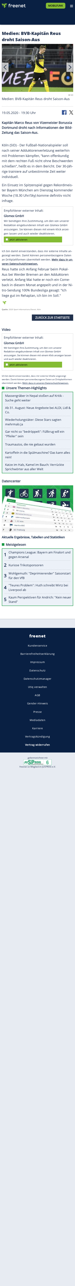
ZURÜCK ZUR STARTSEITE (52, 318)
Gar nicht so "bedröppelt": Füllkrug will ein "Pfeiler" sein (34, 433)
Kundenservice (37, 645)
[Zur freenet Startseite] (13, 4)
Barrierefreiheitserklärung (37, 654)
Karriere (37, 728)
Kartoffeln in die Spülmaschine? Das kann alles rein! (37, 454)
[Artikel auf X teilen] (71, 112)
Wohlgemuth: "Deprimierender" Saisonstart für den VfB (40, 575)
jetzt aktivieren (18, 239)
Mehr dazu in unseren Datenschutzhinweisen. (45, 383)
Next (69, 67)
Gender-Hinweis (37, 703)
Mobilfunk (55, 5)
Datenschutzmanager (38, 678)
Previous (5, 67)
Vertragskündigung (37, 736)
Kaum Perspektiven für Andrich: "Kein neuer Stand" (40, 599)
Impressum (37, 662)
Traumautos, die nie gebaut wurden (30, 444)
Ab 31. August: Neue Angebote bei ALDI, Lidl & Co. (38, 410)
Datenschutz (37, 670)
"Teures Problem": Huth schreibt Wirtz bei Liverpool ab (38, 587)
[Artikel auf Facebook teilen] (64, 112)
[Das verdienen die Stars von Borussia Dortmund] (37, 68)
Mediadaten (37, 720)
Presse (37, 712)
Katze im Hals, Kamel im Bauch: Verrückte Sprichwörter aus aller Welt (34, 467)
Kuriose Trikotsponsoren (26, 565)
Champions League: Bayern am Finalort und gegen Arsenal (39, 554)
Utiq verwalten (37, 687)
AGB (37, 695)
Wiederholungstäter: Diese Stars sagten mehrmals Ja (33, 422)
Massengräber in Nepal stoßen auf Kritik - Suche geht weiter (34, 398)
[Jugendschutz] (37, 762)
